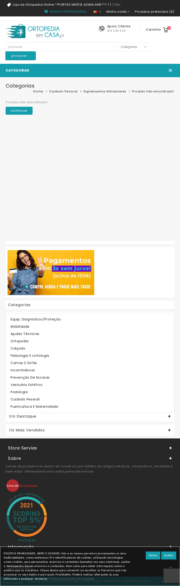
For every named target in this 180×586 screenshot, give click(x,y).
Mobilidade (20, 326)
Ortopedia (19, 341)
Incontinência (23, 370)
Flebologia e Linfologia (30, 355)
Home (38, 91)
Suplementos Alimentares (104, 91)
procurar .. (20, 55)
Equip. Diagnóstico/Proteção (36, 319)
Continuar (19, 110)
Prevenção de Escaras (30, 377)
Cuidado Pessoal (63, 91)
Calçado (18, 348)
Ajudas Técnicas (25, 333)
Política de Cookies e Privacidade (71, 578)
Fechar (153, 555)
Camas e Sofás (24, 363)
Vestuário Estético (27, 384)
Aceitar (168, 555)
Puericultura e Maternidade (34, 406)
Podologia (19, 392)
